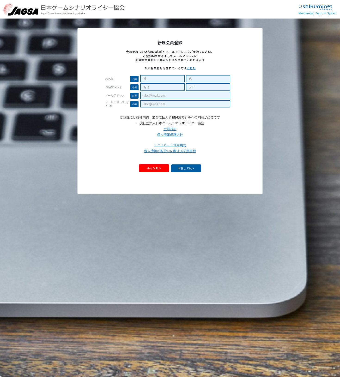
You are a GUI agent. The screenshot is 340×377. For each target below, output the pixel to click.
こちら (191, 68)
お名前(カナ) (113, 87)
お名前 (109, 79)
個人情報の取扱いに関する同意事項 (170, 150)
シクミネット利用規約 (170, 145)
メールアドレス (115, 95)
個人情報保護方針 (170, 134)
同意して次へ (186, 168)
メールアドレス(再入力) (116, 104)
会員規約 (170, 128)
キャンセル (154, 168)
